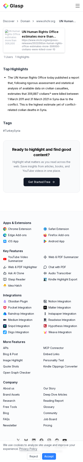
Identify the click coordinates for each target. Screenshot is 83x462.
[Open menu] (77, 6)
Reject (34, 456)
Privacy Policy (28, 448)
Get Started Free (39, 182)
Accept (49, 456)
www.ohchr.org (45, 21)
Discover (8, 21)
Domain (25, 21)
